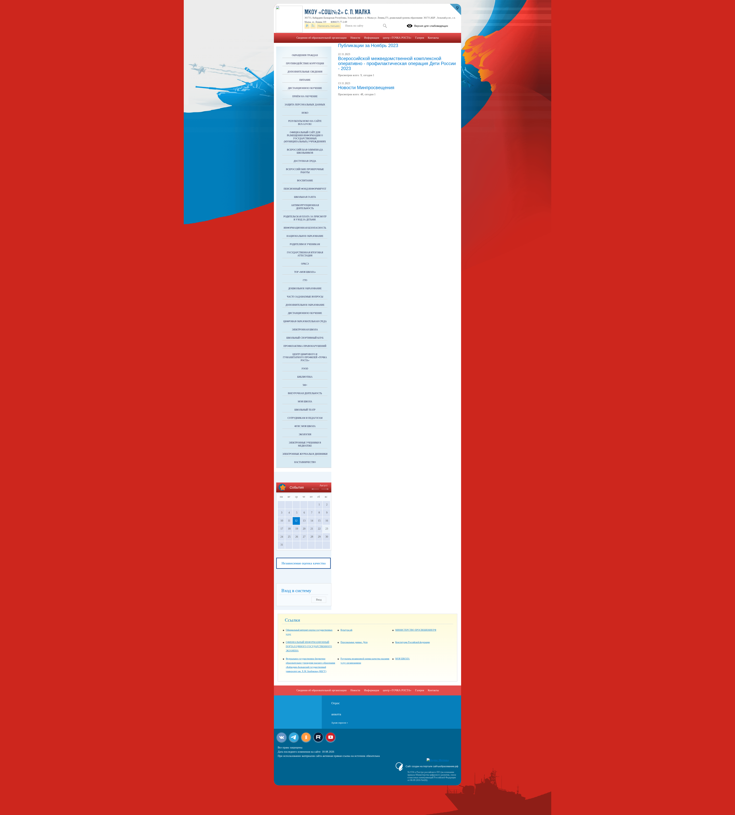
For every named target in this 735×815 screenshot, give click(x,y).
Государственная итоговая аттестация (305, 254)
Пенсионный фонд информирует (305, 188)
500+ (305, 385)
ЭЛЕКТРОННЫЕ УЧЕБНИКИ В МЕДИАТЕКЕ (305, 444)
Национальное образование (305, 236)
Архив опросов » (339, 722)
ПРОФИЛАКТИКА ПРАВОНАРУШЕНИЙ (304, 346)
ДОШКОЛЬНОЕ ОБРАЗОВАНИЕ (305, 288)
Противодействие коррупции (305, 63)
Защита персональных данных (305, 104)
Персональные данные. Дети (354, 642)
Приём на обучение (305, 96)
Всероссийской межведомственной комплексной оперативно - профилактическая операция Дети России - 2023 (397, 63)
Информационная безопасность (305, 228)
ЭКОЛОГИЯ (305, 434)
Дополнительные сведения (304, 71)
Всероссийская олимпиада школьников (305, 151)
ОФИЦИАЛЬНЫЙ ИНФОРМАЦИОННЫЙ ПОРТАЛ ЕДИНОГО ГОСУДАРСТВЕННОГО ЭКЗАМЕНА (309, 646)
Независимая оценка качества (304, 563)
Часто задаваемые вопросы (305, 296)
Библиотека (305, 377)
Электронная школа (305, 329)
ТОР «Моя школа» (305, 272)
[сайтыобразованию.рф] (455, 9)
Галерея (419, 37)
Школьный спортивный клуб (304, 338)
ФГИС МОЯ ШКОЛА (305, 426)
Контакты (433, 37)
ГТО (305, 280)
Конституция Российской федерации (412, 642)
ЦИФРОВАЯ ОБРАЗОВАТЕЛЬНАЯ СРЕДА (305, 321)
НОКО (305, 113)
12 (296, 520)
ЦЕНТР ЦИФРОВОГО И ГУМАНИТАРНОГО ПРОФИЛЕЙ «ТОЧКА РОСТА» (305, 357)
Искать (384, 26)
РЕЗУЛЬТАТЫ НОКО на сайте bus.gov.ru (305, 123)
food (305, 368)
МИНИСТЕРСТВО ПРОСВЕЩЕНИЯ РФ (415, 630)
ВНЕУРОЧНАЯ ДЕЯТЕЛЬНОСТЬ (305, 393)
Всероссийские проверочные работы (305, 171)
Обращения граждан (305, 55)
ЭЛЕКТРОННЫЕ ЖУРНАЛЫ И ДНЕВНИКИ (304, 454)
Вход (319, 599)
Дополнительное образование (305, 305)
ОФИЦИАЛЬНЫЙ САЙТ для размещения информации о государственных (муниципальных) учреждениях (305, 137)
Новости (355, 37)
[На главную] (307, 26)
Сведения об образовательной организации (321, 37)
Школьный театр (304, 409)
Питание (304, 80)
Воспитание (305, 180)
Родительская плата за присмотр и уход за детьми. (305, 218)
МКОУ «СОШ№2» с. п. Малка (337, 13)
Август (323, 485)
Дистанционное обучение (305, 88)
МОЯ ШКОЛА (402, 658)
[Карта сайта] (313, 26)
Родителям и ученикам (305, 244)
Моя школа (305, 401)
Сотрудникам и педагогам (305, 418)
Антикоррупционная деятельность (305, 207)
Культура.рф (346, 630)
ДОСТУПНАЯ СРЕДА (305, 161)
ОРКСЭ (305, 263)
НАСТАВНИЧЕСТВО (305, 462)
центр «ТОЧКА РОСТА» (397, 37)
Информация (371, 37)
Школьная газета (305, 197)
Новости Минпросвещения (366, 87)
